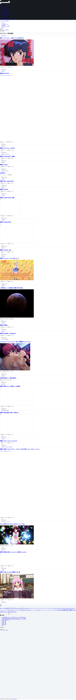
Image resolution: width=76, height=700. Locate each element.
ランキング (46, 610)
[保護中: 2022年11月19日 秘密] (10, 214)
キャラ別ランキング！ (5, 24)
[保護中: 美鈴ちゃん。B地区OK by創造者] (17, 404)
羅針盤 (3, 27)
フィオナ (35, 610)
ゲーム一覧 (3, 23)
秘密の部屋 (3, 25)
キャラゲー (63, 608)
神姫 (73, 610)
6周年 (2, 608)
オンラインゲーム (57, 608)
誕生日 (9, 611)
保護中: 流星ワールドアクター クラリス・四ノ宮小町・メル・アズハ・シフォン (20, 449)
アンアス (42, 608)
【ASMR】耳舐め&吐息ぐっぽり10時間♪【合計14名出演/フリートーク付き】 (14, 619)
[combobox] (4, 614)
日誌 (5, 35)
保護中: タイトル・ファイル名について (9, 258)
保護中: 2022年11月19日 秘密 (7, 197)
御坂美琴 (57, 610)
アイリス (36, 608)
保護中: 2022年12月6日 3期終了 (7, 156)
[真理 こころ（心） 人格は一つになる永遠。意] (17, 65)
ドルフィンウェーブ (16, 610)
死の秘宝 (3, 35)
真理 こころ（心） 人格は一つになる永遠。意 (12, 37)
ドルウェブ (6, 170)
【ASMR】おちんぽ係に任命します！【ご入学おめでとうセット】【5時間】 (14, 618)
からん (17, 608)
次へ (1, 604)
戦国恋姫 (59, 610)
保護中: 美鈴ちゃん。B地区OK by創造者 (10, 386)
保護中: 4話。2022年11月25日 (7, 181)
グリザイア (3, 339)
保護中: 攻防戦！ (4, 325)
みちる (29, 608)
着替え (71, 610)
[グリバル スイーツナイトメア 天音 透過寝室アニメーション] (15, 370)
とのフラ (21, 608)
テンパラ (10, 610)
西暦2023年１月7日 (4, 73)
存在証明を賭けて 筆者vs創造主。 (8, 377)
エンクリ (50, 608)
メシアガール (7, 154)
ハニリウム (28, 610)
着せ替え (66, 610)
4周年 (1, 608)
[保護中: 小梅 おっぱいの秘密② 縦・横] (17, 598)
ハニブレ (22, 610)
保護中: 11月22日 (4, 189)
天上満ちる (2, 172)
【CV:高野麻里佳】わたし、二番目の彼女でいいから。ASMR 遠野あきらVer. (14, 617)
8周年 (4, 608)
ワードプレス (51, 610)
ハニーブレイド (7, 521)
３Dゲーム (13, 611)
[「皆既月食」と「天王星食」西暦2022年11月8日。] (17, 317)
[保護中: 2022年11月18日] (17, 242)
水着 (63, 610)
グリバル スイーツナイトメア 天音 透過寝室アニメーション (15, 341)
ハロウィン (32, 610)
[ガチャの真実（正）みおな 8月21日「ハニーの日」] (17, 544)
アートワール (45, 608)
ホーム (3, 22)
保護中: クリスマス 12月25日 (7, 148)
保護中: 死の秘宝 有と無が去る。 (8, 333)
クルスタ (68, 608)
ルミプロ (48, 610)
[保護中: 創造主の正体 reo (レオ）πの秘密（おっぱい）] (9, 564)
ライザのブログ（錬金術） (6, 26)
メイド (44, 610)
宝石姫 (54, 610)
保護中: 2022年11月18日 (5, 222)
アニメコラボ (39, 608)
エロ (48, 608)
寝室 (55, 610)
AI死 (2, 625)
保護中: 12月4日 (3, 164)
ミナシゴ (41, 610)
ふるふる (26, 608)
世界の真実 (3, 410)
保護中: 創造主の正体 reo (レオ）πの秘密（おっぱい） (13, 552)
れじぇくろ (33, 608)
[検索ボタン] (9, 614)
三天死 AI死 (4, 622)
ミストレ (38, 610)
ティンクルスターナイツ (4, 610)
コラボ (72, 608)
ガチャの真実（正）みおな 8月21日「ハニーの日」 (12, 523)
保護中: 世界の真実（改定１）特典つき (9, 412)
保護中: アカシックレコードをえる (8, 440)
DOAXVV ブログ (10, 608)
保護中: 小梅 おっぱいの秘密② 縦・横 (10, 572)
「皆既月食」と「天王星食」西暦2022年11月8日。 (12, 287)
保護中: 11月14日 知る (5, 250)
